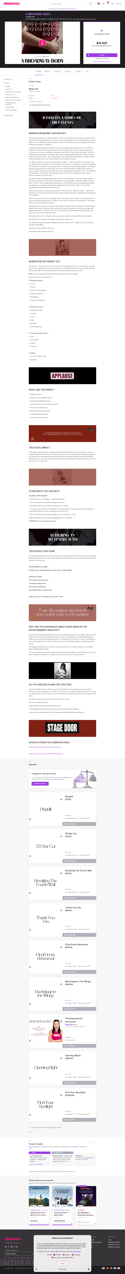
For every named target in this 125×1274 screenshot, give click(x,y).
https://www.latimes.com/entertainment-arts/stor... (45, 747)
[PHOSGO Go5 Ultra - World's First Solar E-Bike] (39, 1196)
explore (73, 1183)
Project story (8, 79)
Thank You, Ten (10, 94)
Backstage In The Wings (12, 100)
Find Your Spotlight (11, 110)
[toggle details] (49, 1224)
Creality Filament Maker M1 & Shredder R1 (61, 1215)
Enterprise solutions (114, 1247)
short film (54, 98)
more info (32, 91)
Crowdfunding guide (95, 1242)
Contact (91, 1240)
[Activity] (107, 3)
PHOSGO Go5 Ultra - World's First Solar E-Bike (38, 1215)
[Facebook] (6, 1247)
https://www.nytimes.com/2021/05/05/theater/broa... (46, 754)
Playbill (7, 86)
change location (71, 9)
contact (38, 91)
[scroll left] (91, 1142)
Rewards (6, 83)
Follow (102, 55)
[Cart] (103, 3)
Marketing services (114, 1242)
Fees (109, 1240)
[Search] (51, 3)
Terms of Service (20, 1268)
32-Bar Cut (8, 89)
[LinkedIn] (17, 1247)
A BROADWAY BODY (38, 14)
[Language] (98, 4)
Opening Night (9, 107)
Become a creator (113, 1244)
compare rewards (39, 783)
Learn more (64, 1161)
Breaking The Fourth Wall (13, 92)
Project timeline (8, 115)
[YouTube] (11, 1247)
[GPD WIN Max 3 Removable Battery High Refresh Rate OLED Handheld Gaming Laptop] (86, 1196)
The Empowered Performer (10, 103)
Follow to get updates (36, 1164)
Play (42, 42)
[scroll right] (94, 1142)
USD (90, 3)
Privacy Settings (32, 1268)
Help (73, 1146)
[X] (8, 1247)
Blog (90, 1244)
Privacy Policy (9, 1268)
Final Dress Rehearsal (11, 97)
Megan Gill (31, 16)
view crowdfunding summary (101, 61)
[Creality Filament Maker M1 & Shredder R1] (62, 1196)
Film (31, 98)
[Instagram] (14, 1247)
